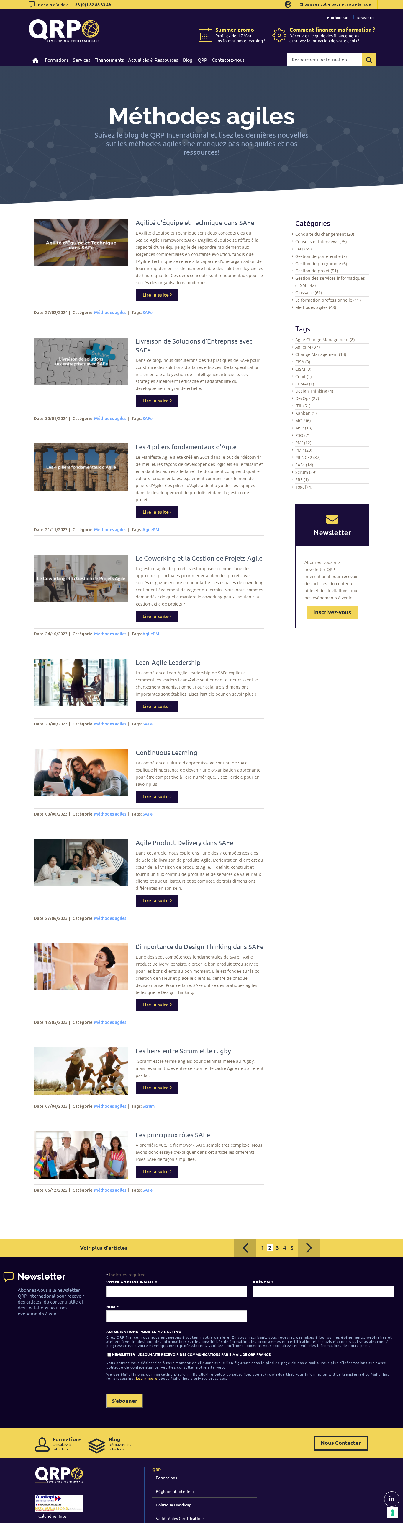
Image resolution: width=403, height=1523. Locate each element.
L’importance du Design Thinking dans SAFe (199, 946)
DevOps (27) (307, 398)
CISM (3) (303, 369)
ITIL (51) (302, 406)
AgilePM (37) (307, 347)
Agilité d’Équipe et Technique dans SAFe (195, 222)
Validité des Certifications (180, 1518)
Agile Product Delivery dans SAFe (184, 842)
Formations (166, 1477)
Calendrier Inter (53, 1516)
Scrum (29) (305, 472)
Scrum (148, 1106)
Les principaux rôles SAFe (173, 1134)
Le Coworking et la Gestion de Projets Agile (199, 558)
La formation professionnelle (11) (328, 300)
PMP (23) (303, 450)
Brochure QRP (338, 17)
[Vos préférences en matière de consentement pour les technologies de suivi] (392, 1512)
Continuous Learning (166, 752)
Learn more (147, 1378)
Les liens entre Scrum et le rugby (183, 1051)
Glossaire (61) (308, 292)
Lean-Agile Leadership (168, 662)
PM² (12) (303, 442)
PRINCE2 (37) (307, 457)
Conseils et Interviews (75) (321, 241)
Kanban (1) (306, 413)
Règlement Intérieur (175, 1491)
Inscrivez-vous (332, 612)
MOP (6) (303, 420)
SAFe (147, 312)
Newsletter (366, 17)
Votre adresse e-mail (131, 1282)
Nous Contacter (341, 1442)
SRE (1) (302, 479)
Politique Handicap (173, 1504)
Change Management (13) (320, 354)
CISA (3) (302, 362)
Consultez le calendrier (67, 1443)
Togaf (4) (303, 487)
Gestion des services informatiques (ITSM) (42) (330, 281)
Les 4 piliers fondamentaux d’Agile (186, 446)
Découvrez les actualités (120, 1443)
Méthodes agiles (110, 312)
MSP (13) (303, 428)
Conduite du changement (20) (324, 234)
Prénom (263, 1282)
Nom (112, 1306)
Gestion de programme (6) (321, 263)
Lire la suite (155, 295)
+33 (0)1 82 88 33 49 (91, 4)
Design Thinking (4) (314, 391)
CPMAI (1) (304, 384)
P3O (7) (302, 435)
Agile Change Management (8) (325, 339)
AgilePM (150, 529)
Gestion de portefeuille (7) (321, 256)
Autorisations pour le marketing (143, 1331)
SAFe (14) (304, 465)
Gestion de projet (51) (316, 271)
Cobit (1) (303, 376)
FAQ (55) (303, 249)
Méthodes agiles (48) (315, 307)
